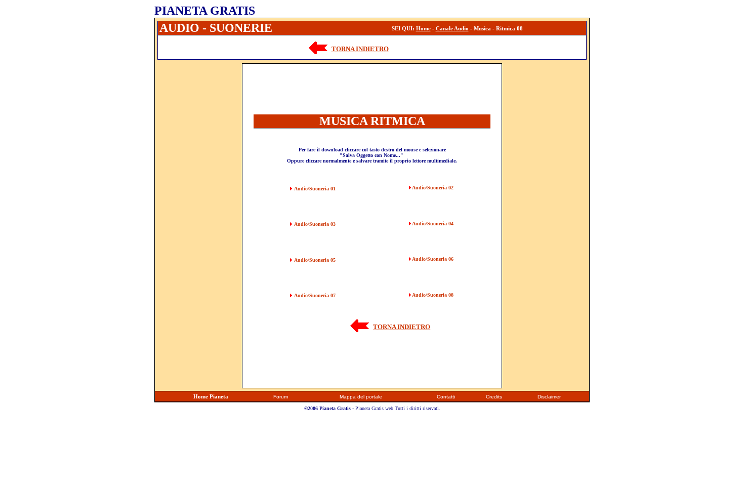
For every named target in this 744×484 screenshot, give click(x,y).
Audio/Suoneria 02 (432, 187)
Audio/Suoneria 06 (432, 259)
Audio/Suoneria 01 (315, 188)
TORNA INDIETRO (360, 49)
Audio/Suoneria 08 (432, 295)
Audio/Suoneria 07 (315, 295)
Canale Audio (452, 28)
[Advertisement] (198, 215)
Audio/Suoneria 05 (315, 260)
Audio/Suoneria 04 (432, 223)
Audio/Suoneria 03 (315, 224)
